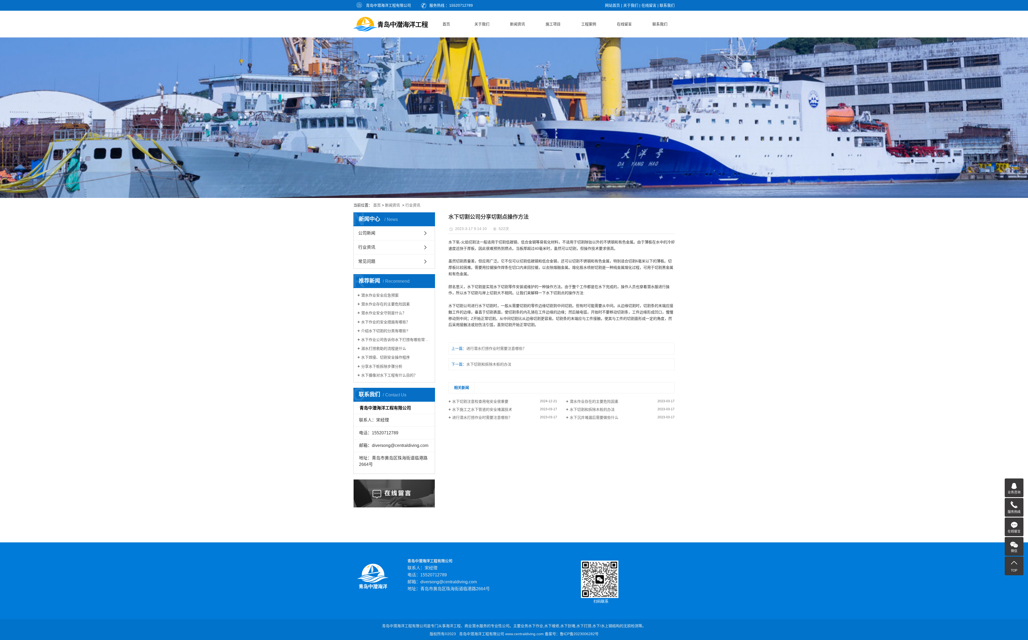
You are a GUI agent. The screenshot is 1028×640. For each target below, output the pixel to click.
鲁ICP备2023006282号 (579, 634)
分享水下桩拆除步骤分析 (381, 366)
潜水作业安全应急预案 (380, 295)
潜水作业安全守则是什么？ (383, 313)
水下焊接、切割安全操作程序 (385, 357)
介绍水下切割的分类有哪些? (384, 331)
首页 (446, 24)
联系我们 (667, 5)
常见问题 (366, 261)
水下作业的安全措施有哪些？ (385, 322)
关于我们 (630, 5)
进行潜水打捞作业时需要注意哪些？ (496, 348)
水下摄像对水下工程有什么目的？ (389, 375)
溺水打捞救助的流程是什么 (383, 348)
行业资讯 (412, 205)
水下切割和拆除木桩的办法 (488, 364)
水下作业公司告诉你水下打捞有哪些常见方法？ (396, 340)
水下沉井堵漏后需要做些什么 (594, 417)
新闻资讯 (517, 24)
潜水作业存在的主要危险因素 (385, 304)
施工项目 (553, 24)
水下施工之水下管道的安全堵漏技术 (482, 409)
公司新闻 (366, 233)
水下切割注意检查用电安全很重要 (480, 401)
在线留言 (648, 5)
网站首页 (612, 5)
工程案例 (588, 24)
